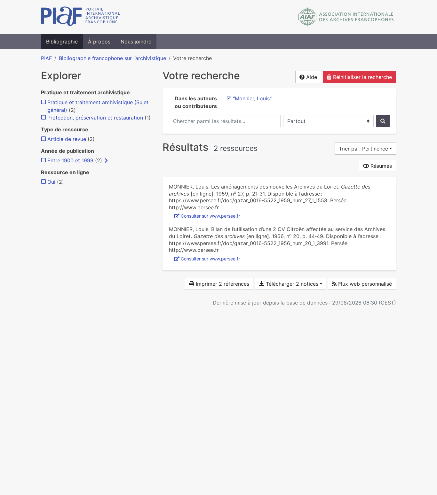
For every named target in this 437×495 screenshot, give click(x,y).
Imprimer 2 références (221, 284)
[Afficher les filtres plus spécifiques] (106, 160)
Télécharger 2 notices (291, 284)
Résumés (380, 166)
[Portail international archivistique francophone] (80, 16)
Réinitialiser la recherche (361, 77)
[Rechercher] (383, 121)
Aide (311, 77)
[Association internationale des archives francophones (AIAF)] (346, 16)
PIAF (46, 58)
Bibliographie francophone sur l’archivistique (112, 58)
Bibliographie (62, 41)
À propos (99, 41)
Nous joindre (136, 41)
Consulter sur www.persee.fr (210, 216)
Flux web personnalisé (364, 284)
